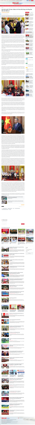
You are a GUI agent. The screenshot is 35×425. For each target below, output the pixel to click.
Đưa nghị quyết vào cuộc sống (31, 7)
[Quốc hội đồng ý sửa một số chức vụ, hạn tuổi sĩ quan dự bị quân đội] (13, 231)
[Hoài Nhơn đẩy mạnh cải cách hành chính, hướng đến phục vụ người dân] (13, 372)
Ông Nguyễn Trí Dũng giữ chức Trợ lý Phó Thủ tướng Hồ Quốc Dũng (31, 22)
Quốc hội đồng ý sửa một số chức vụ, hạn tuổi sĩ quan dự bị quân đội (13, 235)
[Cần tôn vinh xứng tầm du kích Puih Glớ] (5, 321)
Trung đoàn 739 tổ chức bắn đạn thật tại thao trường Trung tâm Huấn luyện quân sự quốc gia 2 (16, 326)
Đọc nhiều (27, 12)
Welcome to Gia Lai (14, 0)
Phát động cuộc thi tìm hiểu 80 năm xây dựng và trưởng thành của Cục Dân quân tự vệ (16, 404)
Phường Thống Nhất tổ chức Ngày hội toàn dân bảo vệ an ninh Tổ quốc (16, 410)
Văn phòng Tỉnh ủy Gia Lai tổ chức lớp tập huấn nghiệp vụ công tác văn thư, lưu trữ (29, 18)
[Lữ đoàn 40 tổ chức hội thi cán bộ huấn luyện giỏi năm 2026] (5, 340)
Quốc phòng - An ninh (22, 7)
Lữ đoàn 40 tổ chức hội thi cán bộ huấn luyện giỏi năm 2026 (16, 339)
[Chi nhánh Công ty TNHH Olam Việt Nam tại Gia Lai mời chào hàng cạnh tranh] (27, 86)
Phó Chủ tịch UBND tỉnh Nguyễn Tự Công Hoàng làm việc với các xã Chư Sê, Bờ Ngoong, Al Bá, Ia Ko (29, 37)
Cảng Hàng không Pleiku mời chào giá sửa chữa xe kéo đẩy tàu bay (29, 77)
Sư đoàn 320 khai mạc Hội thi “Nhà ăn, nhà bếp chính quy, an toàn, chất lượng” (5, 376)
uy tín (23, 35)
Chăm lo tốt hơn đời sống (17, 208)
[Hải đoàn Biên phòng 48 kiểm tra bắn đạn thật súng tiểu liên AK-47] (29, 239)
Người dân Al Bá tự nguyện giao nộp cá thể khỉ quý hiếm (31, 44)
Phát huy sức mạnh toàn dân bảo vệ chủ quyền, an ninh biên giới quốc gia (5, 243)
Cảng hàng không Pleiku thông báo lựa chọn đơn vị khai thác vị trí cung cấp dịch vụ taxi (29, 91)
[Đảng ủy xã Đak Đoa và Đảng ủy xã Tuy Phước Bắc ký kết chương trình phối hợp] (13, 307)
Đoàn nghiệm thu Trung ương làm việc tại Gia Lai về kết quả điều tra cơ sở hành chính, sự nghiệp (16, 364)
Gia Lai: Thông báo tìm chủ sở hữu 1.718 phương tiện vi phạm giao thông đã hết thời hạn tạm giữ (29, 82)
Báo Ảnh (5, 0)
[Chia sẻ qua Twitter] (0, 15)
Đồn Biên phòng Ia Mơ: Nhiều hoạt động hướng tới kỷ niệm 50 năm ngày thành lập (5, 311)
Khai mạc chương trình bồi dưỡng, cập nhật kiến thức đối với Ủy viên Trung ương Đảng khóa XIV (16, 398)
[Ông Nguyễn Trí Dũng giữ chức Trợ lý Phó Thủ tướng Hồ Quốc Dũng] (27, 22)
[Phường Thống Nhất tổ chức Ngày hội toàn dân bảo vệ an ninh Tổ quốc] (5, 412)
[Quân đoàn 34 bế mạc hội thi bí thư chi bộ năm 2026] (5, 315)
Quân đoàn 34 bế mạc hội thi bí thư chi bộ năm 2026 (16, 313)
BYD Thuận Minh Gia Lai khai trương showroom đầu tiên (29, 95)
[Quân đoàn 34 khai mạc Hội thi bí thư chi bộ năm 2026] (5, 387)
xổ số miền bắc (29, 253)
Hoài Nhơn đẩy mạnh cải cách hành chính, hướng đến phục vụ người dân (13, 376)
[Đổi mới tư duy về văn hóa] (5, 299)
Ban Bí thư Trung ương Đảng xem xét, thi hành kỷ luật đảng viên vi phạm (31, 29)
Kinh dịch (26, 251)
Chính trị (2, 7)
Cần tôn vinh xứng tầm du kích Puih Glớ (14, 319)
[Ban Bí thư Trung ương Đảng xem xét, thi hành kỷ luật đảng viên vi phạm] (27, 29)
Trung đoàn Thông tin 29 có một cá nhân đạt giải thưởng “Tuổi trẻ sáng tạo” (16, 285)
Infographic (21, 0)
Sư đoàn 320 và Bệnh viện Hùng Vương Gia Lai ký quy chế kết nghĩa (16, 345)
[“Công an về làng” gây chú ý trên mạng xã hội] (21, 231)
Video (2, 0)
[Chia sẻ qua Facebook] (0, 12)
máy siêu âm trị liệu (27, 250)
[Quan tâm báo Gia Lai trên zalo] (28, 0)
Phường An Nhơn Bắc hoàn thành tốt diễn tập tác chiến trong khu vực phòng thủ (29, 235)
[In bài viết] (0, 18)
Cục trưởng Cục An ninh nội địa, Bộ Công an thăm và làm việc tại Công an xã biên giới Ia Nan (21, 311)
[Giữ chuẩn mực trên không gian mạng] (5, 334)
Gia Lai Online (6, 418)
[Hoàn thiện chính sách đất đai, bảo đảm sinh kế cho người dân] (5, 261)
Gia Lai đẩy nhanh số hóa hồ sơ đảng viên (15, 391)
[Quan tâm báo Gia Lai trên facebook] (27, 0)
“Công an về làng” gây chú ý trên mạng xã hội (21, 234)
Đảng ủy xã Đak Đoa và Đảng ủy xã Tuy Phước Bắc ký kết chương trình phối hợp (13, 311)
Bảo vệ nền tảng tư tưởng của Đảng (13, 7)
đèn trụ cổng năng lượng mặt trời (29, 249)
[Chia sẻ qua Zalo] (0, 14)
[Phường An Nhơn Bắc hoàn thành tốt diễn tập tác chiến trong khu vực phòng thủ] (29, 231)
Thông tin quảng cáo (29, 74)
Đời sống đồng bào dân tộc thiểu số (5, 209)
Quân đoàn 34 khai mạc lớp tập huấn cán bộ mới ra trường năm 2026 (16, 358)
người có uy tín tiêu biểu (10, 208)
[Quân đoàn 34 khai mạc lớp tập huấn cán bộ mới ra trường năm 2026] (5, 359)
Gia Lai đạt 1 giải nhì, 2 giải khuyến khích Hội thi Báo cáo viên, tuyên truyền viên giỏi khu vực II (29, 49)
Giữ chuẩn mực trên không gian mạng (14, 332)
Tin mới (31, 12)
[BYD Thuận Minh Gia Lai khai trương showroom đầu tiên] (27, 95)
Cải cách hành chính (26, 7)
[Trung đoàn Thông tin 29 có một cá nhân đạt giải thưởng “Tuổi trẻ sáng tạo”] (5, 287)
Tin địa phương (29, 32)
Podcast (10, 0)
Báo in (7, 0)
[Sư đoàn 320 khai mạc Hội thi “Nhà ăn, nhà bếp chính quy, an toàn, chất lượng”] (5, 372)
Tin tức (17, 7)
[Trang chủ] (2, 5)
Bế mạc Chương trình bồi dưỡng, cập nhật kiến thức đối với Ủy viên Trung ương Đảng (5, 235)
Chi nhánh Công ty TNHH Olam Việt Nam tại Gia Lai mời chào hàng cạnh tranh (29, 86)
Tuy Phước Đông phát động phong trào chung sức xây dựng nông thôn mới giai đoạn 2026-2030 (16, 292)
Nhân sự (19, 7)
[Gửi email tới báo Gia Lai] (30, 0)
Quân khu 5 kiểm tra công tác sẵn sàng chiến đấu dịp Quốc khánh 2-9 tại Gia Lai (29, 25)
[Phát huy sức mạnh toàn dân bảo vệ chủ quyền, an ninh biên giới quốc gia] (5, 239)
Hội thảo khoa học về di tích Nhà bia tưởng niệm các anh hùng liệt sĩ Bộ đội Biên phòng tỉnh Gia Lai (16, 279)
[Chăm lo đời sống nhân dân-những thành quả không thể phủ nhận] (4, 202)
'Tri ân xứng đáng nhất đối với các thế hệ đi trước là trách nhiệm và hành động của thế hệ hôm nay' (16, 351)
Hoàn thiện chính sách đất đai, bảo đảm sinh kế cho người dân (16, 260)
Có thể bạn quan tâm (6, 227)
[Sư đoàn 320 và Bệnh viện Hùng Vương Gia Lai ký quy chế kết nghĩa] (5, 347)
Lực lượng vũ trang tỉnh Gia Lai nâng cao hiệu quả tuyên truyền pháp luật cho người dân (16, 273)
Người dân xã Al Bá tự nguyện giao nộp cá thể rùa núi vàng (29, 53)
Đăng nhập (32, 0)
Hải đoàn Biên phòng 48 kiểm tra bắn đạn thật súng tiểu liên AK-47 (29, 243)
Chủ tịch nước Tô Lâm (12, 35)
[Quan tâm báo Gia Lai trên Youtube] (29, 0)
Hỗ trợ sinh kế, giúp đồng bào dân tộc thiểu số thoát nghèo (31, 41)
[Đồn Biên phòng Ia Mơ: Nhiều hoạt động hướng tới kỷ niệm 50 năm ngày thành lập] (5, 307)
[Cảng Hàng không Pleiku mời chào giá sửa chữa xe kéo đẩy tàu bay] (27, 77)
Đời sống (10, 209)
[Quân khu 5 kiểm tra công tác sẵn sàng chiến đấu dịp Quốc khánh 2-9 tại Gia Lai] (27, 25)
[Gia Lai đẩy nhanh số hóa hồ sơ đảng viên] (5, 393)
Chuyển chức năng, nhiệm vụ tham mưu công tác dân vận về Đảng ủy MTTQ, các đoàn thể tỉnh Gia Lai (29, 15)
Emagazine (18, 0)
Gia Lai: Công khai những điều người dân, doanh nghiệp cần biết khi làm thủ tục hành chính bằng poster (21, 376)
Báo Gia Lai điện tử (17, 3)
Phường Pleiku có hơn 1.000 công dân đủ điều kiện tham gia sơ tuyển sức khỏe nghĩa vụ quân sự (16, 379)
